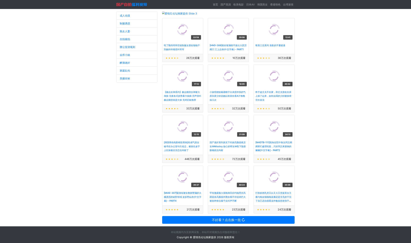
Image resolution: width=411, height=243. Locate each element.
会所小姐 (125, 54)
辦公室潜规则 (127, 47)
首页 (216, 4)
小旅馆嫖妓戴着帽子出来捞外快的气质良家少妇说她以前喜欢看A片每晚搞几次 (228, 96)
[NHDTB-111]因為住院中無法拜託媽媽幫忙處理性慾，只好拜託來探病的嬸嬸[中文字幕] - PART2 (273, 146)
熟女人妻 (125, 31)
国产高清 (226, 4)
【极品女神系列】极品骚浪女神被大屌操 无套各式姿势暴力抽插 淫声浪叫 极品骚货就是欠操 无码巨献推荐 (182, 96)
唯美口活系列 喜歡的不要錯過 (270, 45)
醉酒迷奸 (125, 62)
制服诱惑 (125, 23)
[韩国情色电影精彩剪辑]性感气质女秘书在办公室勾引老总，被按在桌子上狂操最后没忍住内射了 (182, 146)
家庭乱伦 (125, 70)
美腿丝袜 (125, 78)
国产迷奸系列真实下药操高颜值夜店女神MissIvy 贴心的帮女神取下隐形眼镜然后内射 (228, 146)
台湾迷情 (288, 4)
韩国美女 (262, 4)
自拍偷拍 (125, 39)
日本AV (250, 4)
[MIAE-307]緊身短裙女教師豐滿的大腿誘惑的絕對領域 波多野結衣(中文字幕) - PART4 (182, 197)
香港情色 (275, 4)
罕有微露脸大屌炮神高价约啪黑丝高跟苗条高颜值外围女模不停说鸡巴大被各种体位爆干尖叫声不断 (228, 197)
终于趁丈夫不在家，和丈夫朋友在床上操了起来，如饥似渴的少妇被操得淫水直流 (273, 96)
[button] (172, 13)
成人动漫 (125, 15)
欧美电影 (238, 4)
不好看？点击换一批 (227, 220)
